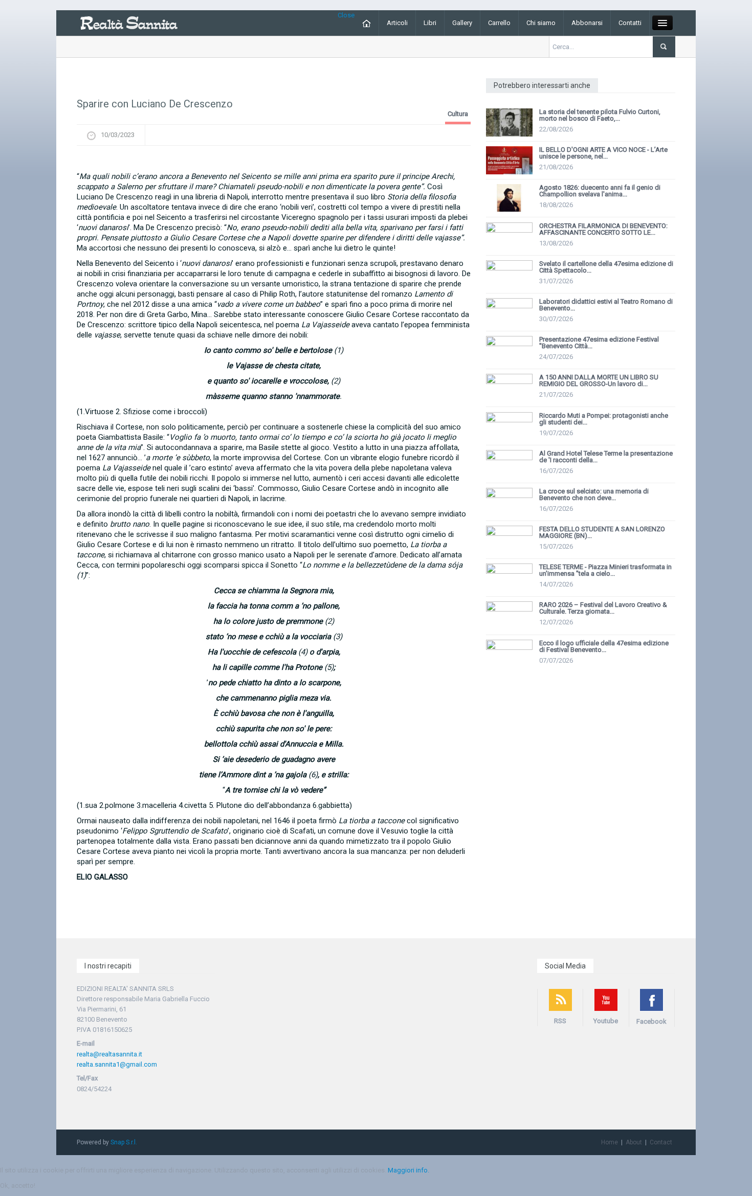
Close (346, 15)
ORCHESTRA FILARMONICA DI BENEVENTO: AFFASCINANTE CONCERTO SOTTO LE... (603, 229)
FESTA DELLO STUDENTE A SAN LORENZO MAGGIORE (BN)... (602, 532)
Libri (430, 23)
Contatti (630, 23)
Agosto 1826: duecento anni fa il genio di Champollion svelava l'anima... (599, 191)
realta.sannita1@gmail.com (117, 1064)
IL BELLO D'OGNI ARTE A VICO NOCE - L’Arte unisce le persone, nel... (603, 153)
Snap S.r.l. (123, 1142)
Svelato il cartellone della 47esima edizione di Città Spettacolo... (606, 267)
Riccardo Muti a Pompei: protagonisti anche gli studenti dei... (603, 419)
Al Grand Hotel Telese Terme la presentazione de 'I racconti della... (606, 456)
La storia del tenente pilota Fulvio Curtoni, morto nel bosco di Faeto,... (599, 115)
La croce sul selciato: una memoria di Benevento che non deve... (594, 494)
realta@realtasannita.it (109, 1054)
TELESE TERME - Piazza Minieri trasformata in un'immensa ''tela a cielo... (605, 570)
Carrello (499, 23)
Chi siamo (541, 23)
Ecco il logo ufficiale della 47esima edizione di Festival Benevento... (604, 646)
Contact (661, 1142)
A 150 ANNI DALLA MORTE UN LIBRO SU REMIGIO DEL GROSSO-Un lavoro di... (598, 380)
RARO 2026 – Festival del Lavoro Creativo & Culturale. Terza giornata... (603, 608)
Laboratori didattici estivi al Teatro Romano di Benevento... (606, 305)
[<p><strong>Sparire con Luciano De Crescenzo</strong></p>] (274, 161)
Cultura (458, 114)
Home (609, 1142)
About (634, 1142)
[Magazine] (129, 22)
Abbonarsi (587, 23)
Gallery (462, 23)
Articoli (397, 23)
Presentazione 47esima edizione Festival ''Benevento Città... (599, 342)
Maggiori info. (408, 1170)
